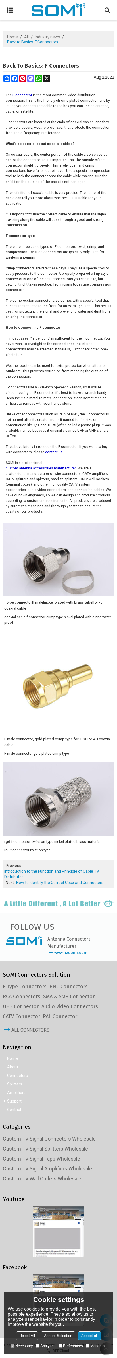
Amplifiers (16, 1092)
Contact (14, 1109)
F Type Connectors (25, 986)
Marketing (98, 1346)
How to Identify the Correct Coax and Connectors (59, 882)
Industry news (47, 37)
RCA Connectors (21, 996)
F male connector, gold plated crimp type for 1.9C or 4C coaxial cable (57, 742)
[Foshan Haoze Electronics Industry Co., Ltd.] (58, 10)
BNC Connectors (68, 986)
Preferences (73, 1346)
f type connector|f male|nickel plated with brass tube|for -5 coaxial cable (53, 605)
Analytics (48, 1346)
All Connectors (30, 1030)
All (26, 37)
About (12, 1067)
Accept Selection (58, 1336)
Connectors (17, 1075)
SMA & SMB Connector (69, 996)
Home (12, 37)
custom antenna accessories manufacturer (41, 468)
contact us (53, 452)
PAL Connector (60, 1016)
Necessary (24, 1346)
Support (14, 1101)
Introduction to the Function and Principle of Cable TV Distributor (51, 874)
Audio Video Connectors (69, 1006)
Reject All (27, 1336)
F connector (22, 95)
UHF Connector (21, 1006)
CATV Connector (21, 1016)
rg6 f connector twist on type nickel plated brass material (52, 841)
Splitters (14, 1084)
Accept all (89, 1336)
